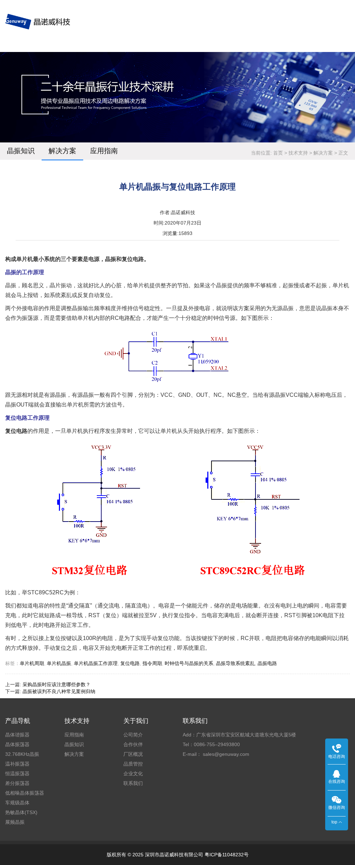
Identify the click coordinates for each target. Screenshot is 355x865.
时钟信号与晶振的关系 (189, 663)
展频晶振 (15, 822)
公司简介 (133, 734)
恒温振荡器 (17, 773)
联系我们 (133, 783)
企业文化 (133, 773)
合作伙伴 (133, 744)
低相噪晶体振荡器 (24, 793)
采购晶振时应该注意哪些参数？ (56, 684)
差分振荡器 (17, 783)
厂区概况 (133, 754)
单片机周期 (32, 663)
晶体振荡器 (17, 744)
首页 (278, 153)
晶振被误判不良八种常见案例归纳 (59, 691)
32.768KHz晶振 (22, 754)
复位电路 (130, 663)
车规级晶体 (17, 802)
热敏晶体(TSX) (21, 812)
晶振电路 (267, 663)
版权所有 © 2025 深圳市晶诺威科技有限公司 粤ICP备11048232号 (178, 854)
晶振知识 (21, 151)
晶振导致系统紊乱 (235, 663)
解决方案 (62, 151)
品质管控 (133, 764)
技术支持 (298, 153)
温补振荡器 (17, 764)
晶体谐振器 (17, 734)
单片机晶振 (59, 663)
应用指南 (104, 151)
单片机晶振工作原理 (96, 663)
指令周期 (152, 663)
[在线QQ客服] (336, 773)
